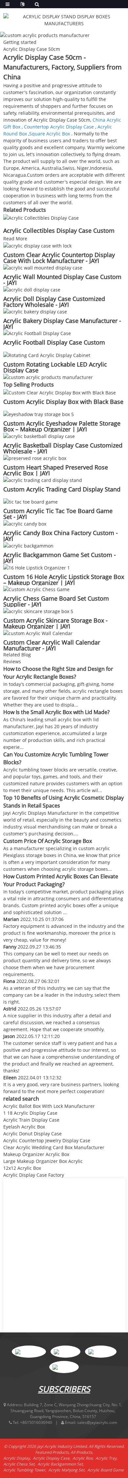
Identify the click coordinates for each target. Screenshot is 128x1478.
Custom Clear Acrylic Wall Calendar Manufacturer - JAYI (51, 645)
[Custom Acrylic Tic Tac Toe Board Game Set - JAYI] (30, 501)
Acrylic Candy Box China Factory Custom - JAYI (60, 536)
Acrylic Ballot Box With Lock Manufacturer (49, 1106)
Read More (15, 238)
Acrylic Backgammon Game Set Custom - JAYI (59, 558)
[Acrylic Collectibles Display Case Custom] (41, 217)
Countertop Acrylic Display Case (59, 127)
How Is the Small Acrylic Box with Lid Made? (56, 712)
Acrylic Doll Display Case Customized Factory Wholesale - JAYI (54, 302)
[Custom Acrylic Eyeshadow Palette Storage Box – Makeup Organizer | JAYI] (38, 414)
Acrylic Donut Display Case (32, 1133)
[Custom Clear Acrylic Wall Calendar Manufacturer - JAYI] (38, 632)
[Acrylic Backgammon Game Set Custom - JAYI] (28, 545)
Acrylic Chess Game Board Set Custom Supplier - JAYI (56, 601)
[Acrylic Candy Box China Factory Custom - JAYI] (24, 523)
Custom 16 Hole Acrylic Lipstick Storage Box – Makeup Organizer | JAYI (63, 580)
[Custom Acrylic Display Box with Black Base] (59, 392)
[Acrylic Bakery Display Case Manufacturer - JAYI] (35, 311)
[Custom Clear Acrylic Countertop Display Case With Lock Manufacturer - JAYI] (37, 245)
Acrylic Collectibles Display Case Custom (59, 230)
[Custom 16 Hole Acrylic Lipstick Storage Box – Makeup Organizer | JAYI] (36, 567)
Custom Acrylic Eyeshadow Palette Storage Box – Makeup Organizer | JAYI (61, 426)
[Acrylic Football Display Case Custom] (37, 333)
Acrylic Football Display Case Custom (54, 342)
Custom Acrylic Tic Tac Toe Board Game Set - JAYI (58, 514)
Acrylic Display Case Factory (33, 1175)
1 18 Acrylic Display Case (30, 1113)
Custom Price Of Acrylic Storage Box (47, 841)
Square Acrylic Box (49, 133)
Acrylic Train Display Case (31, 1120)
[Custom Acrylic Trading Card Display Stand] (42, 479)
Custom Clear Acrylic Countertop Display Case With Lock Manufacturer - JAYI (59, 258)
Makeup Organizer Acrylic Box (36, 1154)
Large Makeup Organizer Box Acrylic (43, 1161)
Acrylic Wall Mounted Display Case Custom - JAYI (62, 280)
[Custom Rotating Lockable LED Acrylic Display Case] (46, 354)
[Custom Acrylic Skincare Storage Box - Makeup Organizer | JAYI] (38, 611)
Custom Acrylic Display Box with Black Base (63, 402)
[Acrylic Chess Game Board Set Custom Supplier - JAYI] (36, 589)
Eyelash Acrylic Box (24, 1127)
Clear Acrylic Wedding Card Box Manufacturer (53, 1147)
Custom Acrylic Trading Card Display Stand (61, 489)
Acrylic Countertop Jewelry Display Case (46, 1140)
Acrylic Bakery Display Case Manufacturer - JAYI (62, 323)
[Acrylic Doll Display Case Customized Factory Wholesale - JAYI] (31, 289)
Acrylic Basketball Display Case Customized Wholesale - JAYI (62, 448)
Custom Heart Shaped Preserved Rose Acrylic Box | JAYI (55, 470)
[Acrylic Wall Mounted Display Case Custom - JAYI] (42, 267)
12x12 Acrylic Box (22, 1168)
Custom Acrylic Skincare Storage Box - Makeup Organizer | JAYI (55, 623)
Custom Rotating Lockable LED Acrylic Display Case (55, 367)
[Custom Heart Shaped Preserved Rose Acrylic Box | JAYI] (34, 457)
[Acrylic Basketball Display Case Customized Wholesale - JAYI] (39, 435)
